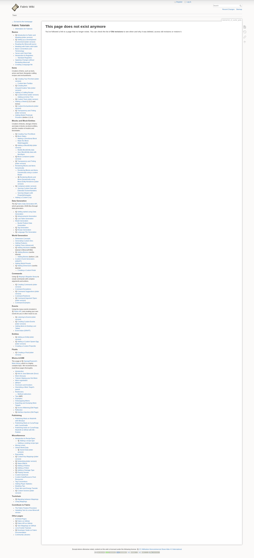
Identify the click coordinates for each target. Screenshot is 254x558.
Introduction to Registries (24, 55)
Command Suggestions (25, 291)
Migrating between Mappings (27, 499)
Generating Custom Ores (24, 241)
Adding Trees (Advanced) (24, 245)
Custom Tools (22, 99)
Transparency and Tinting (26, 111)
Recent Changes (228, 9)
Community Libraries (22, 535)
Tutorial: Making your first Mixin (26, 378)
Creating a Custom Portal (27, 270)
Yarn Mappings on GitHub (26, 526)
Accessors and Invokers (23, 385)
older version (27, 37)
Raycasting (19, 454)
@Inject (18, 383)
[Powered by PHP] (121, 552)
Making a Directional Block (27, 138)
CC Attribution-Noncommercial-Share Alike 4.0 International (160, 549)
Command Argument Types (27, 298)
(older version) (33, 99)
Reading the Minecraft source (25, 44)
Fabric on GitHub (23, 521)
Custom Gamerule (21, 475)
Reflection (18, 410)
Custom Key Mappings (25, 457)
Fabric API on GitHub (24, 523)
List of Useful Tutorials (23, 528)
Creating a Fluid (23, 352)
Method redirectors (24, 394)
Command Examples (22, 303)
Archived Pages (21, 519)
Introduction (19, 371)
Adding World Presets (23, 263)
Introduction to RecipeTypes (25, 438)
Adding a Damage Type (25, 470)
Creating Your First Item (25, 79)
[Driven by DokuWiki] (154, 552)
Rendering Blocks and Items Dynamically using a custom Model (28, 172)
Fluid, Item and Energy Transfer (26, 488)
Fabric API (17, 311)
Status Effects (22, 463)
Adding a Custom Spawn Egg (28, 342)
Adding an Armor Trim (25, 97)
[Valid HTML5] (132, 552)
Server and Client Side (23, 53)
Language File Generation (26, 232)
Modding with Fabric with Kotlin (26, 46)
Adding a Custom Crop (23, 197)
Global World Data (21, 448)
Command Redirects (22, 296)
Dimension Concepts (22, 239)
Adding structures (23, 248)
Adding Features (21, 243)
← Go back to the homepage (22, 22)
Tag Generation (23, 228)
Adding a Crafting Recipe (24, 92)
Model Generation (21, 221)
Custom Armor (22, 95)
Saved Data (24, 450)
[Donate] (110, 552)
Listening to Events (24, 317)
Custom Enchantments (25, 106)
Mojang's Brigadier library (28, 277)
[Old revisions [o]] (245, 32)
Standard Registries (25, 58)
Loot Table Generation (25, 219)
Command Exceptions (23, 289)
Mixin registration (21, 380)
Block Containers (23, 157)
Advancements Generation (27, 216)
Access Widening (23, 408)
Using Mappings (21, 501)
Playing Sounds (23, 472)
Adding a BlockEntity (24, 145)
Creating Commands (24, 285)
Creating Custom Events (26, 322)
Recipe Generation (24, 230)
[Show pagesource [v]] (245, 26)
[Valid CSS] (143, 552)
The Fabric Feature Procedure (26, 508)
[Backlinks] (245, 37)
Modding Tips (20, 486)
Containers (21, 186)
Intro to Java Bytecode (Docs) (27, 374)
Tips (16, 396)
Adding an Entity (23, 337)
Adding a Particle (23, 466)
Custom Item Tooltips (25, 83)
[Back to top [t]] (245, 42)
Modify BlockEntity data (26, 150)
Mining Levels (20, 445)
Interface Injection (23, 412)
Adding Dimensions (24, 266)
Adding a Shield (21, 101)
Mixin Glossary (20, 376)
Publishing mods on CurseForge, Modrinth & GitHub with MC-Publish (27, 430)
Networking (21, 461)
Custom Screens (23, 491)
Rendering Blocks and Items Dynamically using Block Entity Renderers (27, 179)
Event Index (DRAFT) (22, 331)
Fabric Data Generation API (27, 204)
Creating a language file (24, 65)
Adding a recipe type (27, 441)
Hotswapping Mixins (22, 401)
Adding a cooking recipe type (28, 443)
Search (241, 6)
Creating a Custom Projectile (25, 346)
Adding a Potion (23, 468)
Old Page (34, 408)
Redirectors (19, 392)
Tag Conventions (21, 482)
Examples (18, 398)
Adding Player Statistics (23, 484)
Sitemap (239, 9)
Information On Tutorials (23, 29)
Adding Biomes (22, 252)
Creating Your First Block (26, 134)
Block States (21, 136)
